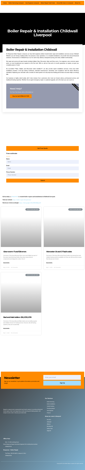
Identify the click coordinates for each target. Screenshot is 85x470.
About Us (77, 3)
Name (8, 159)
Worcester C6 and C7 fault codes (59, 252)
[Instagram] (8, 463)
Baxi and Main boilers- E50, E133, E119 (17, 317)
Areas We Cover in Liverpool (65, 3)
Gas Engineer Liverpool (32, 3)
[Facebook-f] (3, 463)
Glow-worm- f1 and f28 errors (14, 252)
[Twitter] (5, 463)
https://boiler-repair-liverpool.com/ (22, 200)
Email (7, 165)
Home (5, 3)
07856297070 (14, 196)
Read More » (6, 263)
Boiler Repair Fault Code (48, 3)
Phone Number (10, 172)
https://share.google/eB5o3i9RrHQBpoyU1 (30, 203)
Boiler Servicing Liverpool (16, 3)
